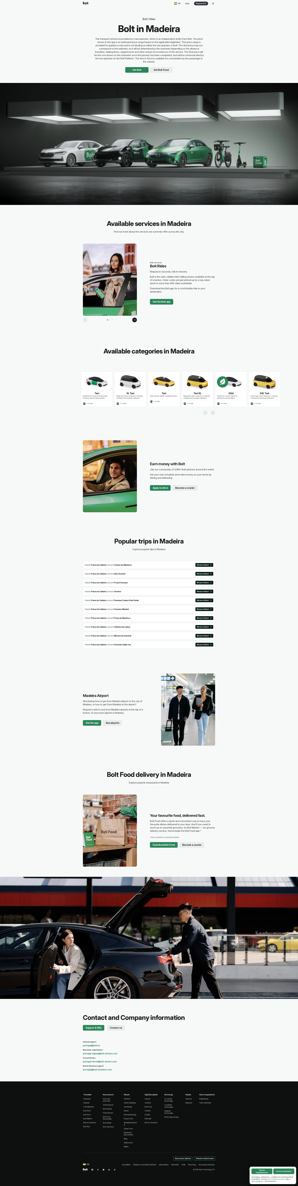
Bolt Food (87, 1115)
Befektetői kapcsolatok (128, 1134)
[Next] (134, 320)
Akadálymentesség (130, 1124)
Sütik (184, 1165)
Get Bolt (136, 70)
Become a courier (185, 488)
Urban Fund (128, 1129)
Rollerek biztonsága (168, 1112)
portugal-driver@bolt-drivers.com (100, 1061)
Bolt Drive (87, 1111)
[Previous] (85, 320)
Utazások (87, 1099)
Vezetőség (128, 1107)
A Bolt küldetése (130, 1103)
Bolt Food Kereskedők (107, 1118)
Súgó (187, 3)
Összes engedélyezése (262, 1171)
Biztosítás (175, 1165)
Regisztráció (201, 3)
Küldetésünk (203, 1099)
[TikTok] (115, 1170)
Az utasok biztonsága (168, 1100)
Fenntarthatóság (130, 1115)
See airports (112, 723)
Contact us (116, 1027)
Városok (188, 1099)
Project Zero (128, 1119)
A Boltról (127, 1099)
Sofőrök (148, 1103)
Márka (126, 1147)
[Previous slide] (205, 412)
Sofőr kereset (108, 1105)
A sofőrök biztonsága (168, 1106)
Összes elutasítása (283, 1171)
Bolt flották (107, 1123)
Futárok (148, 1111)
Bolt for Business (89, 1123)
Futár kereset (108, 1113)
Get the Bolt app (161, 301)
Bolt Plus (86, 1127)
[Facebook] (92, 1170)
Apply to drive (160, 488)
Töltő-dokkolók (205, 1103)
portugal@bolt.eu (91, 1045)
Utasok (147, 1099)
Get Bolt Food (161, 70)
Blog (125, 1139)
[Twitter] (98, 1170)
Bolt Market (87, 1119)
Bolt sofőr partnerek (106, 1100)
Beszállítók (126, 1165)
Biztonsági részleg (171, 1117)
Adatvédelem (164, 1165)
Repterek (188, 1103)
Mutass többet (203, 565)
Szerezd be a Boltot (183, 1158)
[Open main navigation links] (213, 3)
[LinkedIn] (109, 1170)
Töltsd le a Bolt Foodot (205, 1158)
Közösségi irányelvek (207, 1165)
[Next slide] (212, 412)
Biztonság (192, 1165)
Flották (147, 1115)
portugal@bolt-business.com (97, 1069)
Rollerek (86, 1103)
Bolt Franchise (108, 1127)
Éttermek (148, 1119)
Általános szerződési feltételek (144, 1165)
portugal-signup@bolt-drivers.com (100, 1053)
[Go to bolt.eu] (85, 3)
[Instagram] (103, 1170)
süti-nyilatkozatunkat (277, 1179)
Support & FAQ (94, 1027)
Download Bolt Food (164, 844)
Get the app (92, 723)
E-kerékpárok (88, 1107)
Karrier (126, 1111)
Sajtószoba (128, 1143)
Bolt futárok (107, 1109)
